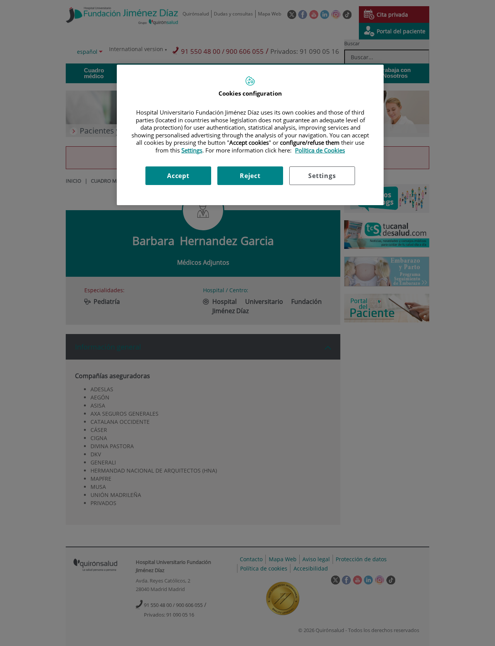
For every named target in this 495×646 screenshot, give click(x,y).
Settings (322, 175)
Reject (250, 175)
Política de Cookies (320, 150)
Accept (178, 175)
